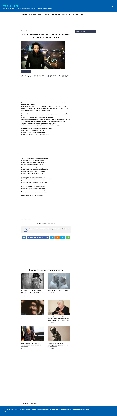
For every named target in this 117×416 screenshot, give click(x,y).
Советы (40, 14)
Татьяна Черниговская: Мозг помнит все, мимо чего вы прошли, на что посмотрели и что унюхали (58, 318)
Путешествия (56, 14)
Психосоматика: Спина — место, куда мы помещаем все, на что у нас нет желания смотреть (32, 292)
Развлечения (66, 14)
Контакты (25, 403)
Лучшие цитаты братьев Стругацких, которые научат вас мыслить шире (58, 345)
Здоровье (47, 14)
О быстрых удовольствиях (29, 317)
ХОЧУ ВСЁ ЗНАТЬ (11, 5)
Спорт (82, 14)
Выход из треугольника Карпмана (58, 290)
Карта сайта (33, 403)
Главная (24, 14)
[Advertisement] (54, 24)
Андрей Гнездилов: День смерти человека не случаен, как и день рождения (31, 345)
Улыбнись (75, 14)
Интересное (32, 14)
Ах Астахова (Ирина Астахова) (32, 195)
